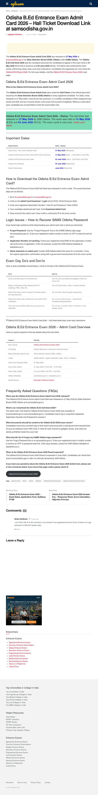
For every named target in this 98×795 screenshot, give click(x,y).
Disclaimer (9, 782)
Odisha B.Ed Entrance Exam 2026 (67, 72)
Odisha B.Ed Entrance (52, 481)
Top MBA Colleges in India (16, 705)
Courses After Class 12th (15, 727)
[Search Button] (91, 3)
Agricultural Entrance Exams (19, 642)
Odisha (38, 481)
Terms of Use (22, 782)
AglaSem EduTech (15, 34)
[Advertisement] (50, 48)
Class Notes (10, 717)
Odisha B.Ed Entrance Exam (74, 481)
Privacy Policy (36, 782)
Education (14, 11)
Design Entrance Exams (18, 648)
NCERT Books (11, 722)
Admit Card (16, 481)
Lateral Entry (14, 666)
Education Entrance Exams (44, 380)
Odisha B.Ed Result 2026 (16, 72)
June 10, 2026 (31, 34)
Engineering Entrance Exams (20, 653)
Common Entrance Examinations (21, 645)
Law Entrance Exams (17, 656)
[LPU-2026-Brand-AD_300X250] (24, 610)
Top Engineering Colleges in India (18, 694)
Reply (18, 529)
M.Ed (31, 481)
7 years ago (35, 519)
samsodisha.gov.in (43, 197)
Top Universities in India (15, 691)
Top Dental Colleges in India (16, 699)
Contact (47, 782)
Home (8, 11)
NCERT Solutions (12, 719)
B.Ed (24, 481)
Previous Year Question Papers (18, 730)
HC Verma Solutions (13, 725)
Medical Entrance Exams (18, 658)
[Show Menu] (7, 3)
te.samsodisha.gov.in (15, 59)
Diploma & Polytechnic (17, 664)
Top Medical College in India (16, 697)
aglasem (17, 4)
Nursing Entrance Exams (18, 661)
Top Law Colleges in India (15, 702)
